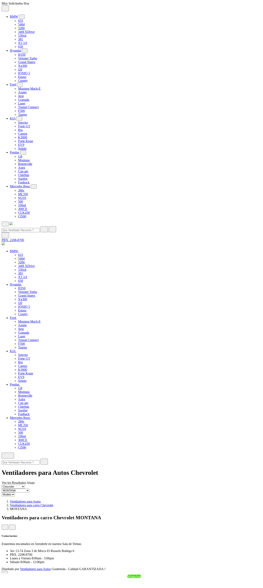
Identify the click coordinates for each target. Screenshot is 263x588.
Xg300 (22, 65)
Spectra (23, 122)
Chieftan (23, 175)
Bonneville (25, 164)
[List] (12, 527)
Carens (22, 133)
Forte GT (24, 126)
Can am (23, 171)
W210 (22, 198)
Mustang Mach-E (29, 88)
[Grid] (5, 527)
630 (20, 46)
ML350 (23, 194)
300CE (22, 209)
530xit (22, 35)
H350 (21, 54)
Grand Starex (26, 62)
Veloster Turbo (27, 58)
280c (21, 190)
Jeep (21, 96)
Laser (21, 103)
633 (20, 20)
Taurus (22, 114)
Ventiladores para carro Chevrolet (31, 505)
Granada (23, 99)
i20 (20, 69)
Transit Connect (28, 107)
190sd (22, 205)
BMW (14, 16)
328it (21, 28)
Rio (20, 130)
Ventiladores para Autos (25, 501)
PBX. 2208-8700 (13, 240)
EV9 (21, 144)
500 (20, 201)
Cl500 (22, 216)
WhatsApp (134, 576)
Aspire (22, 92)
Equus (22, 77)
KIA (13, 118)
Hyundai (15, 50)
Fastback (24, 182)
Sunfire (23, 178)
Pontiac (15, 152)
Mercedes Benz (20, 186)
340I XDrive (26, 32)
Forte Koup (25, 141)
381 (20, 39)
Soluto (22, 148)
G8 (20, 156)
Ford (13, 84)
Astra (21, 167)
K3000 (22, 137)
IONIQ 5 (24, 73)
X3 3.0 (22, 43)
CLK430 (24, 212)
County (23, 80)
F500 (21, 111)
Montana (24, 160)
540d (21, 24)
